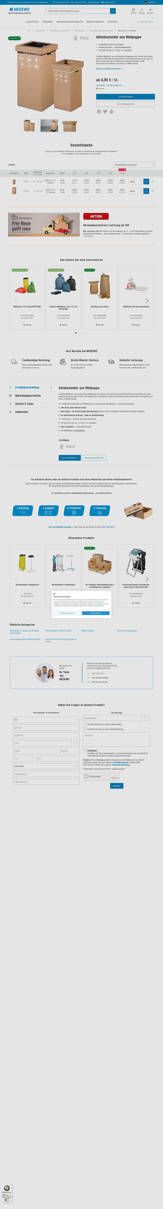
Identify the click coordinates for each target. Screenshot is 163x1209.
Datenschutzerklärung (97, 606)
